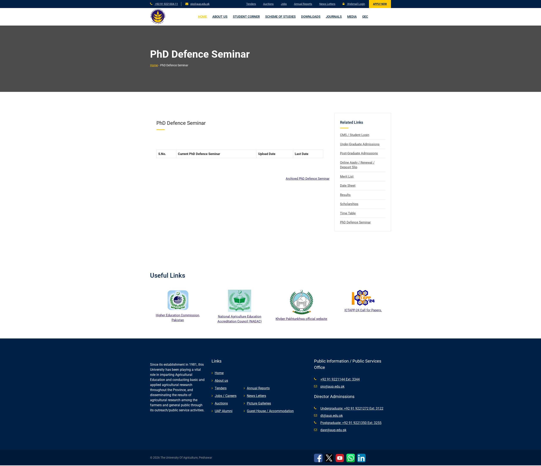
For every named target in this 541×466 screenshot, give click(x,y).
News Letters (327, 3)
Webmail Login (356, 3)
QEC (365, 17)
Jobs (284, 3)
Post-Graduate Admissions (359, 153)
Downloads (310, 17)
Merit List (347, 176)
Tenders (251, 3)
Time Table (348, 213)
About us (219, 17)
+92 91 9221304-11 (166, 3)
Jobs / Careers (225, 396)
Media (352, 17)
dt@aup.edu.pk (331, 416)
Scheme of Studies (280, 17)
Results (345, 195)
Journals (334, 17)
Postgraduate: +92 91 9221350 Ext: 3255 (350, 423)
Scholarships (349, 204)
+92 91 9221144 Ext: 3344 (340, 379)
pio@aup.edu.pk (200, 3)
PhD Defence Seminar (355, 222)
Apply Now (380, 4)
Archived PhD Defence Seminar (307, 179)
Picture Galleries (259, 403)
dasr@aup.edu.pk (333, 430)
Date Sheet (347, 185)
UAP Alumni (223, 411)
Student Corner (246, 17)
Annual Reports (303, 3)
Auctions (268, 3)
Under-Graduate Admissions (360, 144)
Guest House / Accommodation (270, 411)
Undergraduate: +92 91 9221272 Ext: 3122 (351, 408)
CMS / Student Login (354, 135)
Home (202, 17)
